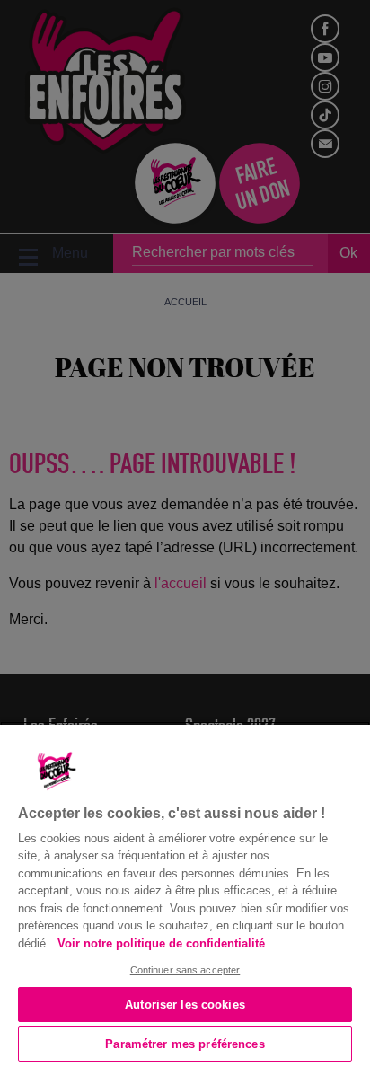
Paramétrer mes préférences (184, 1044)
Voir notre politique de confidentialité (161, 943)
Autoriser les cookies (185, 1004)
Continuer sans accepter (185, 970)
